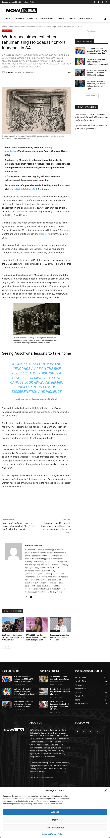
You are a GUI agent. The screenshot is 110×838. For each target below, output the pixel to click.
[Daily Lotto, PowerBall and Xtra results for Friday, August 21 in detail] (80, 61)
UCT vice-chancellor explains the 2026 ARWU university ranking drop (97, 51)
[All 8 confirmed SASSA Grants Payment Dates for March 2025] (43, 679)
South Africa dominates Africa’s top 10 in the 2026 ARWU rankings (13, 637)
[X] (106, 2)
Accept (55, 811)
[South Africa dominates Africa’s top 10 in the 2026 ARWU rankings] (13, 624)
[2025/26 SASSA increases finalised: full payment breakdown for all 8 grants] (43, 704)
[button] (105, 790)
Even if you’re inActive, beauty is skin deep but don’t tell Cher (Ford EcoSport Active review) (18, 526)
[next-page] (8, 647)
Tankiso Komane (14, 72)
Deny (55, 819)
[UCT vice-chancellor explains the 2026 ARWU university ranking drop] (80, 50)
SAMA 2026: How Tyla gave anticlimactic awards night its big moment (36, 637)
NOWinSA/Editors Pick (26, 189)
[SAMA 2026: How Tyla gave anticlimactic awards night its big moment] (36, 624)
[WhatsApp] (41, 80)
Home (4, 26)
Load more (90, 95)
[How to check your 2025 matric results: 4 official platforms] (43, 691)
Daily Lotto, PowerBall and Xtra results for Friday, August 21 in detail (97, 61)
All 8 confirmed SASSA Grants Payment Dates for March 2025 (59, 679)
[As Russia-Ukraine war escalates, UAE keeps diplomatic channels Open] (80, 83)
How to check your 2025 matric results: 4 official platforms (60, 691)
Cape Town (45, 233)
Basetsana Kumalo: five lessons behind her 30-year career (59, 637)
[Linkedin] (48, 80)
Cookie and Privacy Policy (52, 834)
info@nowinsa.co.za (48, 777)
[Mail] (31, 596)
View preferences (55, 827)
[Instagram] (98, 2)
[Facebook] (94, 2)
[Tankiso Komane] (4, 72)
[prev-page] (4, 647)
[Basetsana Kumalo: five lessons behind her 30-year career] (60, 624)
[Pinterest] (35, 80)
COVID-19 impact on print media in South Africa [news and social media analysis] (91, 117)
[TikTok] (102, 2)
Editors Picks (14, 26)
